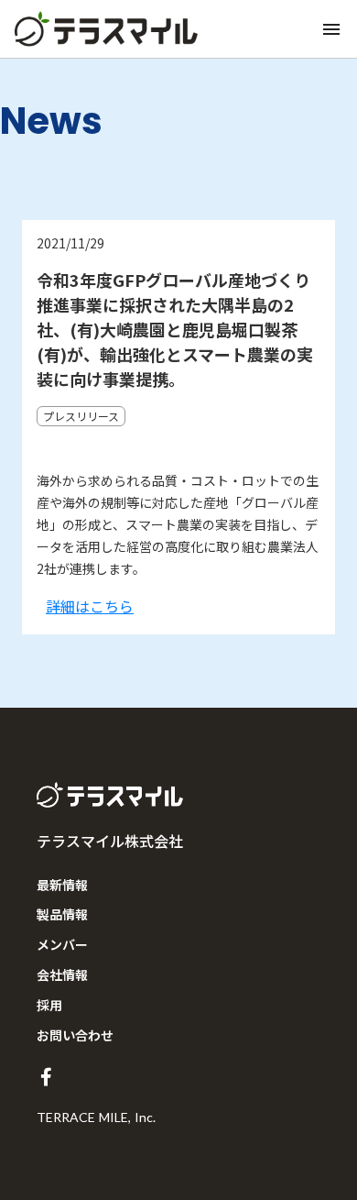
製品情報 (62, 914)
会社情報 (62, 974)
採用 (49, 1005)
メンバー (62, 944)
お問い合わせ (75, 1035)
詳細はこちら (90, 606)
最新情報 (62, 884)
